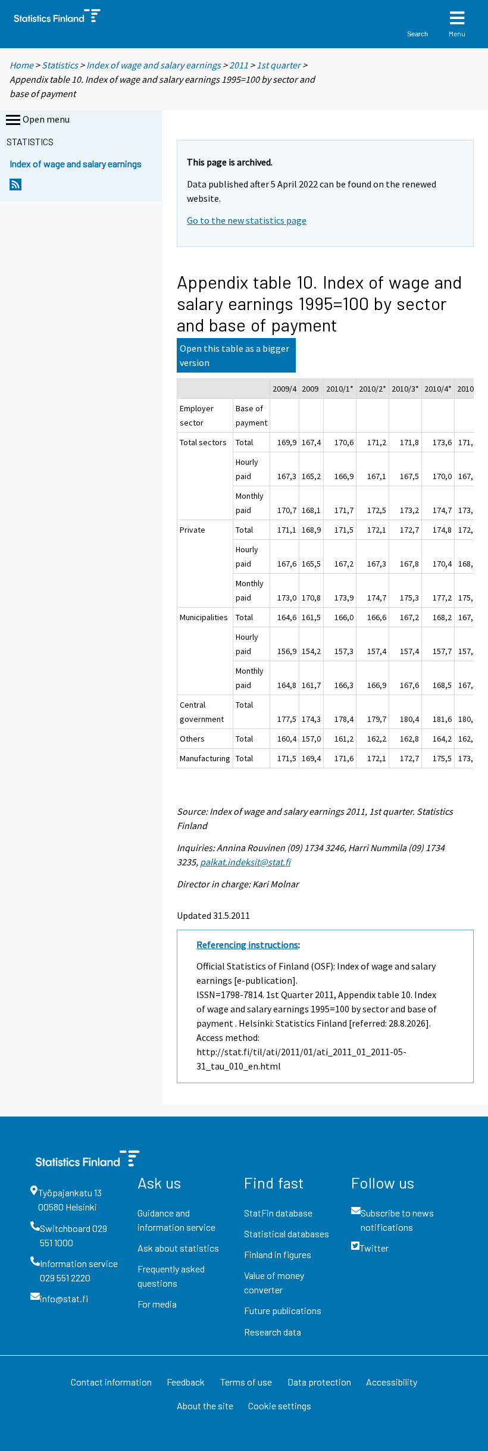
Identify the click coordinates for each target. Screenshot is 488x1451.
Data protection (319, 1381)
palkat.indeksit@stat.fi (245, 862)
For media (157, 1303)
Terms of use (246, 1381)
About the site (205, 1405)
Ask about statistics (178, 1247)
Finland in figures (277, 1254)
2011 (238, 65)
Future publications (282, 1310)
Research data (272, 1331)
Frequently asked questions (171, 1276)
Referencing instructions (247, 944)
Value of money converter (274, 1282)
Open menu (46, 119)
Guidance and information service (176, 1220)
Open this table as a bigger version (234, 355)
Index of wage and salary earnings (153, 65)
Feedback (186, 1381)
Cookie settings (279, 1405)
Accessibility (391, 1381)
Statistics (60, 65)
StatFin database (278, 1212)
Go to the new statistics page (246, 220)
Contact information (111, 1381)
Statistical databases (286, 1233)
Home (21, 65)
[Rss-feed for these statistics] (15, 187)
